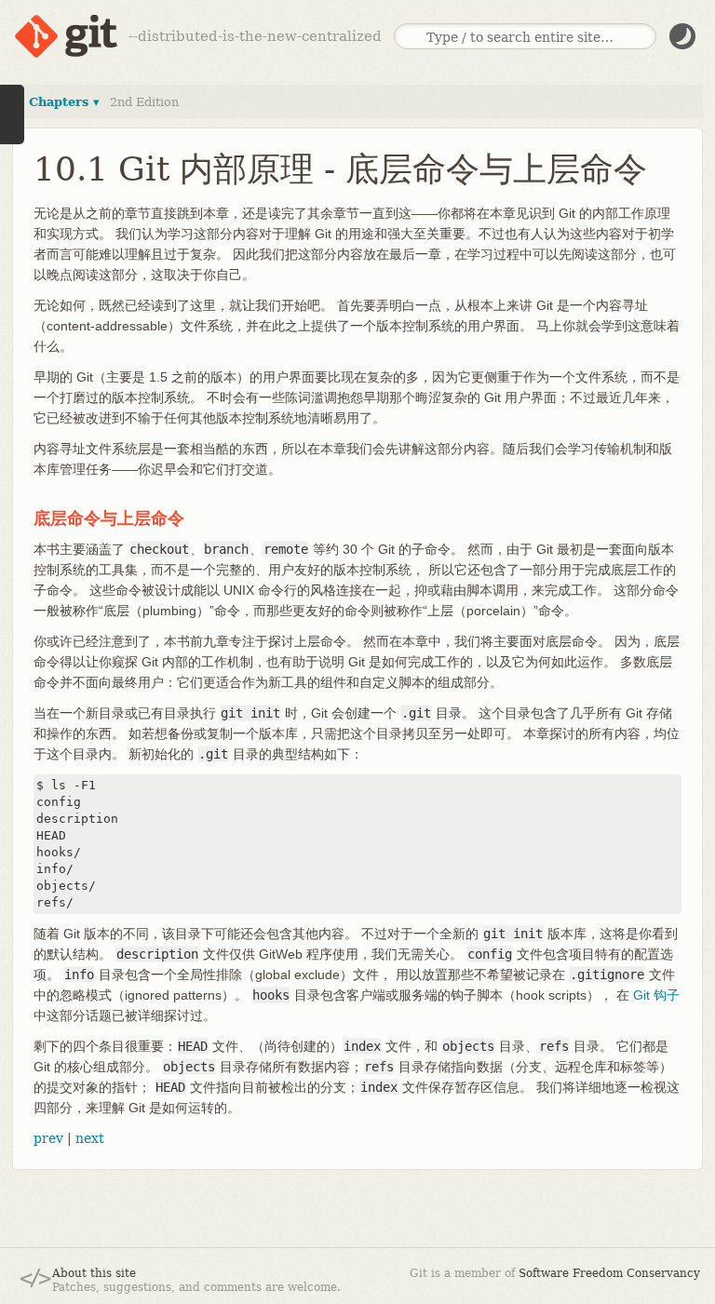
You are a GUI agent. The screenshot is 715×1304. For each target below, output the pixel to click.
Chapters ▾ (64, 102)
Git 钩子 (656, 995)
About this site (94, 1273)
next (89, 1138)
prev (48, 1138)
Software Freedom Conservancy (609, 1273)
